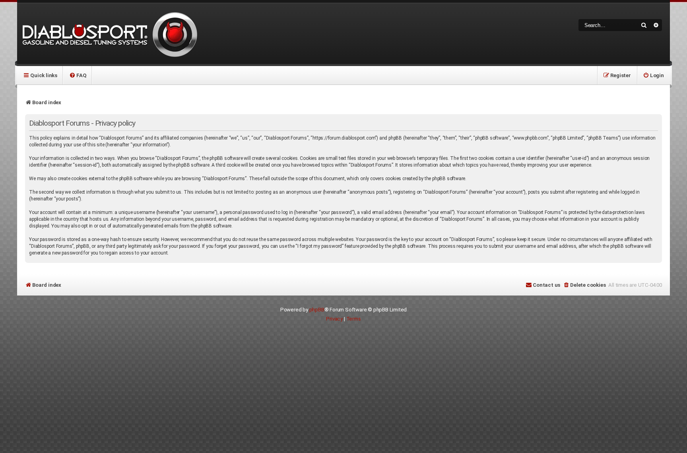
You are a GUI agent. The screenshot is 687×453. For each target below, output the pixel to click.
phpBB (316, 310)
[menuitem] (77, 75)
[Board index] (108, 33)
